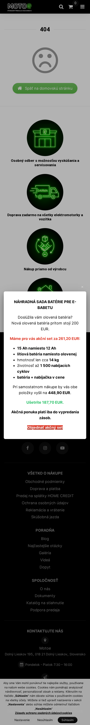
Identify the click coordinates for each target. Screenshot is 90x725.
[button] (82, 287)
